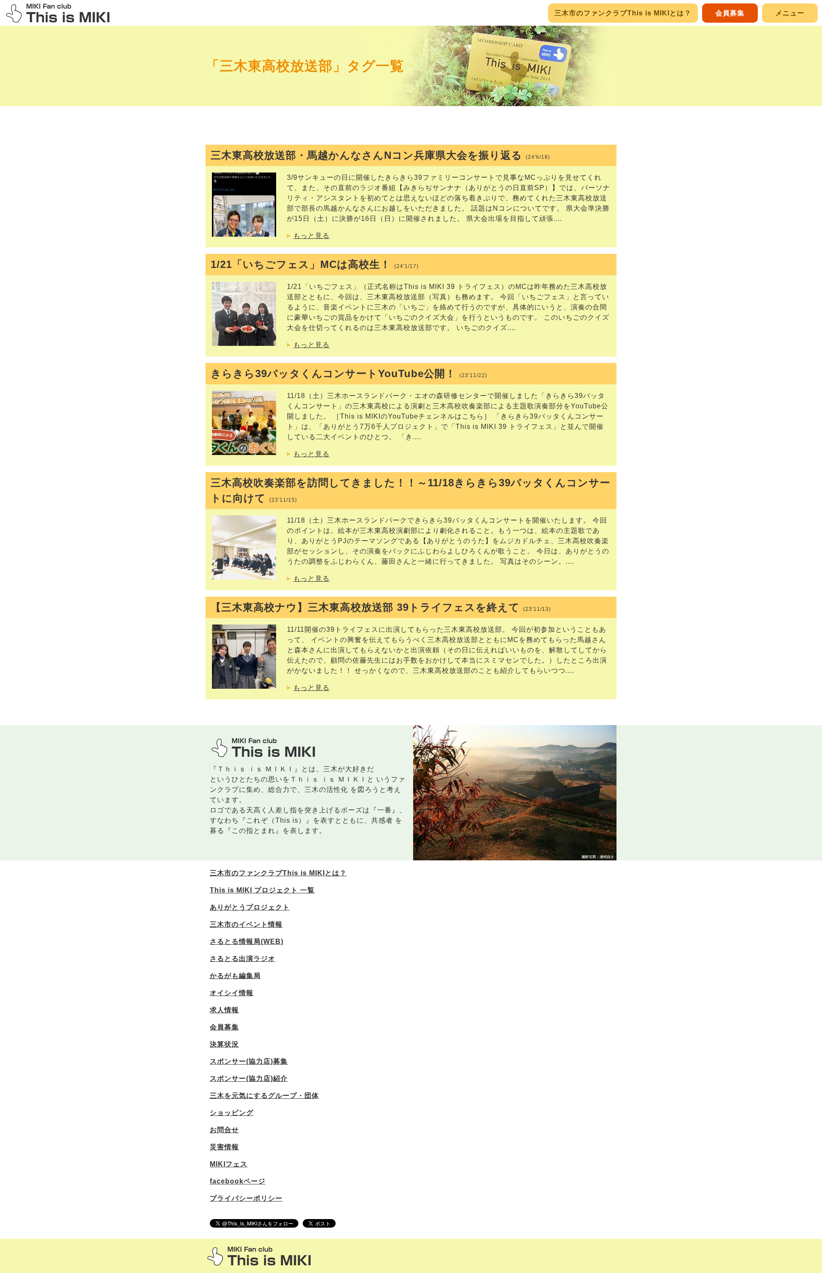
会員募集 (730, 13)
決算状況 (224, 1044)
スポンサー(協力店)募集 (249, 1061)
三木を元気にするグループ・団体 (264, 1095)
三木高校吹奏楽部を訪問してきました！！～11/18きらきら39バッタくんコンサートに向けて (411, 490)
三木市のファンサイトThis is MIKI (259, 1256)
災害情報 (224, 1147)
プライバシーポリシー (246, 1198)
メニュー (789, 13)
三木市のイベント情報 (246, 924)
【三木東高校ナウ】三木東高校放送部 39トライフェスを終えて (381, 607)
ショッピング (231, 1112)
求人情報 (224, 1010)
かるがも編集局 (235, 975)
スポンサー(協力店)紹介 (249, 1078)
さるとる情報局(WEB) (246, 941)
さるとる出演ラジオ (242, 958)
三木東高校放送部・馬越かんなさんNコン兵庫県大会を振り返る (380, 155)
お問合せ (224, 1129)
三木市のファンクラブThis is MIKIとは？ (622, 13)
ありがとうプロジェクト (250, 907)
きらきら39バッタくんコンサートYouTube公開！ (349, 373)
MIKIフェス (228, 1164)
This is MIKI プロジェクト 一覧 (262, 890)
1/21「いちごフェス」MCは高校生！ (315, 264)
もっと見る (311, 235)
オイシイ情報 (231, 992)
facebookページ (237, 1181)
